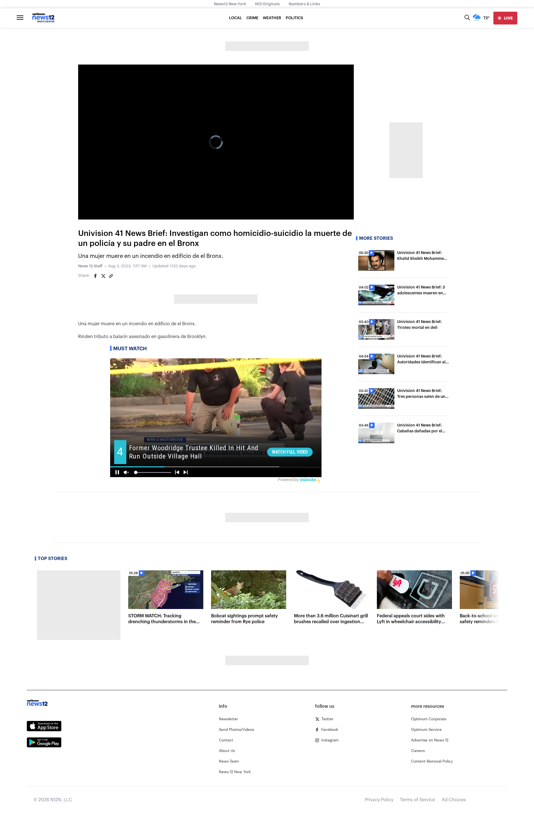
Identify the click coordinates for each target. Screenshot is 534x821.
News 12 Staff (90, 266)
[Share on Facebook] (95, 276)
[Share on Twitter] (103, 276)
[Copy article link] (111, 276)
